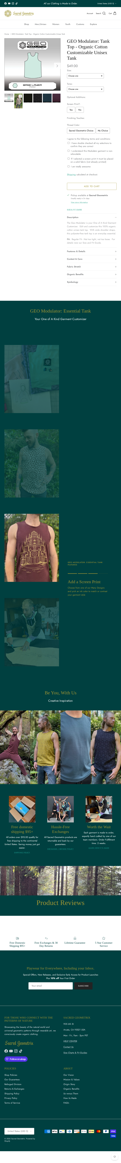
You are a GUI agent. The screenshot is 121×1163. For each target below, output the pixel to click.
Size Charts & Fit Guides (75, 1052)
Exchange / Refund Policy (60, 849)
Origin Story (69, 1084)
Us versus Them (70, 1093)
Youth (67, 24)
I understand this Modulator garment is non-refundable (92, 152)
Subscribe (83, 985)
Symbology (72, 282)
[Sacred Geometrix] (19, 13)
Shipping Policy (22, 852)
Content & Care (74, 259)
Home (6, 34)
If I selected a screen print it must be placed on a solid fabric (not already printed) (92, 160)
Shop (26, 24)
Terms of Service (12, 1102)
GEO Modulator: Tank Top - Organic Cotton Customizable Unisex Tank (38, 34)
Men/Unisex (40, 24)
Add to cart (92, 186)
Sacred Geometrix (18, 1138)
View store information (79, 202)
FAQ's (66, 1102)
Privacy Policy (10, 1098)
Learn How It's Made (99, 848)
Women (55, 24)
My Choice (103, 130)
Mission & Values (71, 1079)
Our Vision (68, 1075)
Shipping (71, 174)
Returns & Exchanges (14, 1088)
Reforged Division (12, 1084)
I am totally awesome (81, 166)
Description (72, 217)
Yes (71, 109)
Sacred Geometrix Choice (81, 130)
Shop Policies (10, 1075)
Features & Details (76, 251)
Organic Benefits (75, 274)
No (79, 109)
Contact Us (68, 1047)
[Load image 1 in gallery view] (32, 64)
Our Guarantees (12, 1079)
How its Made (70, 1098)
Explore (93, 24)
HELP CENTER (70, 1041)
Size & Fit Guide (74, 209)
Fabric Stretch (74, 266)
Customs (80, 24)
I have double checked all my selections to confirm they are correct (91, 145)
